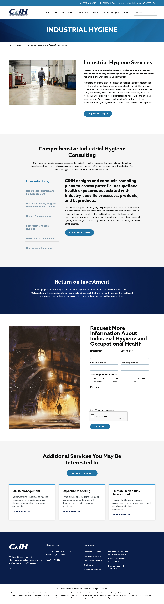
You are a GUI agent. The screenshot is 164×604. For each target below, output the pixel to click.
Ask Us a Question (78, 232)
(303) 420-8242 (89, 3)
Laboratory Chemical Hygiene (37, 227)
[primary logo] (17, 12)
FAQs (126, 12)
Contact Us (82, 12)
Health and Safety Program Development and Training (41, 205)
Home (11, 45)
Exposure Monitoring (37, 181)
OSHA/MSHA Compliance (40, 238)
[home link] (18, 547)
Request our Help (96, 113)
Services (66, 12)
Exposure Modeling (92, 552)
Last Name (127, 350)
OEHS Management (92, 556)
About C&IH (51, 12)
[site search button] (154, 13)
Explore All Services (81, 473)
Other (134, 382)
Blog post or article (139, 378)
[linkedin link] (11, 568)
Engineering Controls (93, 561)
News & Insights (111, 12)
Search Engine (98, 378)
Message (95, 387)
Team (95, 12)
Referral (116, 382)
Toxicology (89, 565)
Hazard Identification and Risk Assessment (40, 192)
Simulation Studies (92, 570)
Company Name (129, 362)
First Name (96, 350)
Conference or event (101, 382)
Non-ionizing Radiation (39, 248)
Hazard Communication (39, 216)
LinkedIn (116, 378)
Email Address (98, 362)
